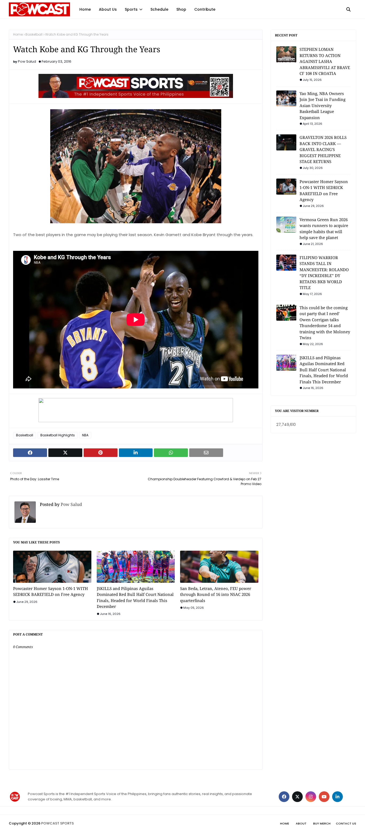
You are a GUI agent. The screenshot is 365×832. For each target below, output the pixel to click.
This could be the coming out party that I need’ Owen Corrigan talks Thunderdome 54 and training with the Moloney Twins (325, 323)
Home (18, 34)
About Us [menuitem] (108, 9)
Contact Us (346, 823)
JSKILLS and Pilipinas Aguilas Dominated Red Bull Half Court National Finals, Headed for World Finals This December (135, 597)
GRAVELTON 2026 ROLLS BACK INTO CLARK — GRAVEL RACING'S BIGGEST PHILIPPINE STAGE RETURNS (323, 149)
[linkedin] (337, 796)
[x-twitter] (297, 796)
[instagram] (310, 796)
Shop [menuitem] (181, 9)
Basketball (33, 34)
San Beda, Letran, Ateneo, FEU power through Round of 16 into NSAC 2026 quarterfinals (215, 594)
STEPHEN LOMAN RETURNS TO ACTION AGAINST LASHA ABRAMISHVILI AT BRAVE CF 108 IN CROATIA (325, 61)
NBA (85, 435)
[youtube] (324, 796)
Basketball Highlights (57, 435)
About (301, 823)
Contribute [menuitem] (204, 9)
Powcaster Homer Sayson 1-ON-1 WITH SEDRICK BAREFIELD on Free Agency (50, 591)
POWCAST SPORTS (57, 823)
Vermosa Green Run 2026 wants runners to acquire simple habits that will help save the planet (324, 228)
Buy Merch (322, 823)
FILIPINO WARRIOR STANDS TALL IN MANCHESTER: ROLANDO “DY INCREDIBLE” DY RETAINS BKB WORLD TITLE (324, 272)
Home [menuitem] (85, 9)
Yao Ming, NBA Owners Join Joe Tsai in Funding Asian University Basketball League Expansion (322, 105)
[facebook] (284, 796)
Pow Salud (27, 61)
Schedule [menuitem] (159, 9)
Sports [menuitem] (131, 9)
